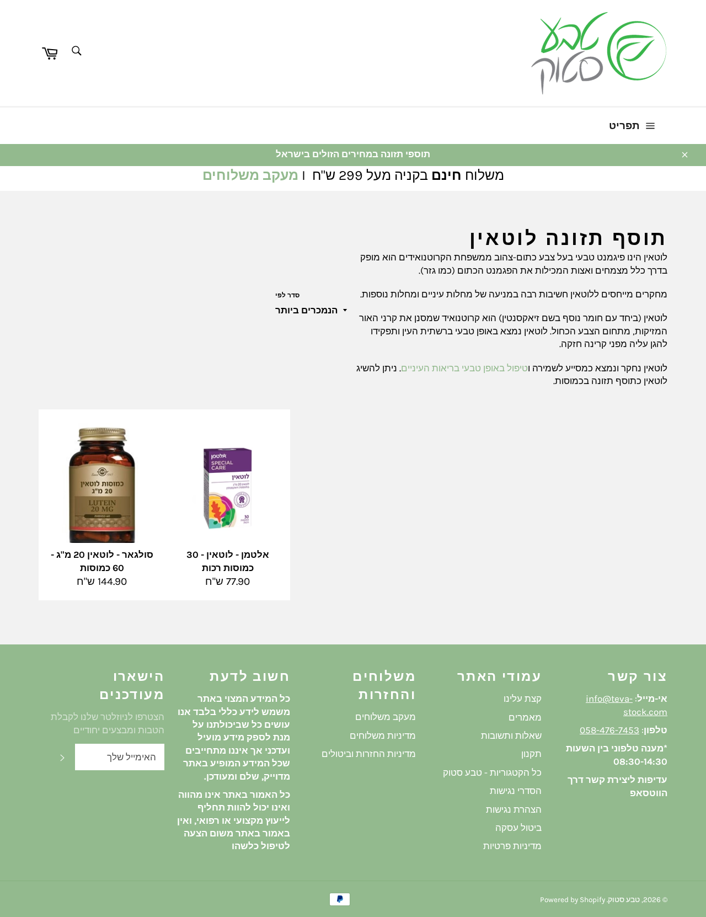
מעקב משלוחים (250, 175)
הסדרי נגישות (516, 790)
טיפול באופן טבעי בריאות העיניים (464, 368)
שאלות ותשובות (511, 735)
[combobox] (75, 51)
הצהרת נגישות (514, 809)
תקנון (531, 753)
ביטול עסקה (518, 827)
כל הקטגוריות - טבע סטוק (492, 772)
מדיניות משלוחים (383, 735)
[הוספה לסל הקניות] (132, 432)
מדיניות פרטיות (512, 845)
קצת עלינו (523, 698)
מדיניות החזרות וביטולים (369, 753)
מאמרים (525, 717)
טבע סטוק (624, 899)
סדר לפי (287, 295)
